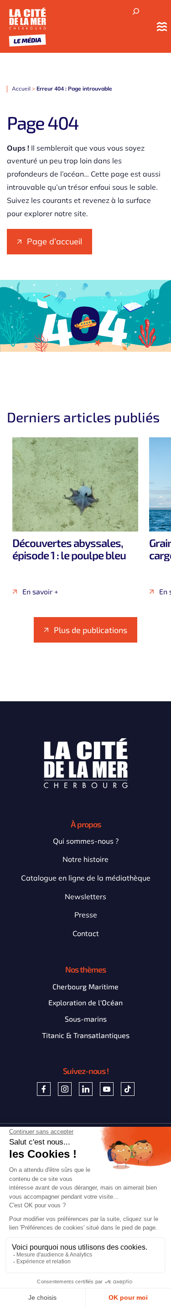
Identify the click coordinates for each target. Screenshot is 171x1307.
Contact (86, 933)
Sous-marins (86, 1018)
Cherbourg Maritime (85, 986)
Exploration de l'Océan (85, 1002)
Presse (85, 914)
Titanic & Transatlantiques (86, 1035)
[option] (75, 516)
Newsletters (85, 896)
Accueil (21, 88)
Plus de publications (90, 630)
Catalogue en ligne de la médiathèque (85, 877)
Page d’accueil (54, 241)
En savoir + (40, 591)
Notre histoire (85, 859)
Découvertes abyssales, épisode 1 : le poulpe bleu (69, 548)
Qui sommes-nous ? (86, 841)
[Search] (136, 11)
